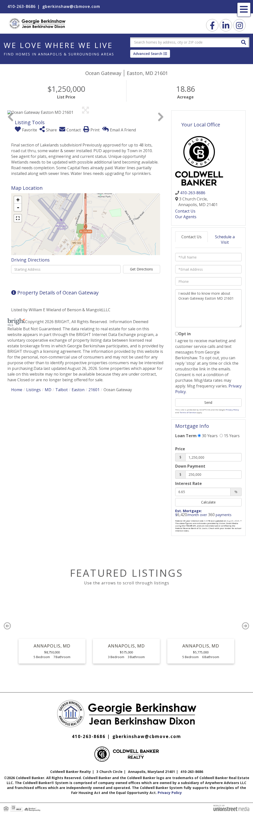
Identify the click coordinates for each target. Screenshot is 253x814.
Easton (78, 389)
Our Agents (185, 216)
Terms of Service (188, 412)
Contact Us (185, 211)
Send (208, 402)
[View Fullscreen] (17, 218)
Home (16, 389)
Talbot (61, 389)
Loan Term (186, 435)
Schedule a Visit (225, 239)
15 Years (231, 435)
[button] (243, 42)
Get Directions (141, 269)
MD (48, 389)
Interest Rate (188, 483)
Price (180, 449)
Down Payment (190, 466)
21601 (94, 389)
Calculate (208, 502)
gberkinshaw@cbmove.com (71, 6)
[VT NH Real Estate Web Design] (231, 807)
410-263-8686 (21, 6)
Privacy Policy (232, 409)
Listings (33, 389)
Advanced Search (147, 53)
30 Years (209, 435)
